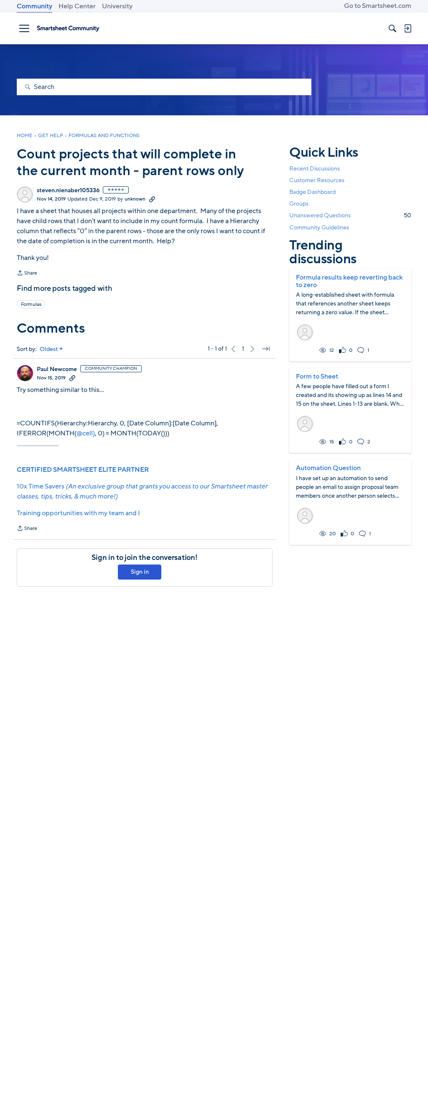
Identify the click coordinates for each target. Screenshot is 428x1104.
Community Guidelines (319, 227)
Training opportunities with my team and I (78, 513)
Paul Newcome (57, 369)
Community (34, 6)
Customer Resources (316, 180)
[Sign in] (407, 28)
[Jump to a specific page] (266, 349)
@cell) (85, 433)
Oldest (49, 349)
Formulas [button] (31, 304)
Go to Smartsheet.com (377, 5)
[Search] (392, 28)
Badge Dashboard (312, 192)
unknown (135, 199)
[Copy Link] (152, 199)
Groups (298, 204)
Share (27, 274)
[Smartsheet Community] (68, 28)
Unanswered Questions (350, 215)
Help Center (77, 6)
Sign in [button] (140, 572)
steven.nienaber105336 (68, 190)
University (117, 6)
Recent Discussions (314, 169)
